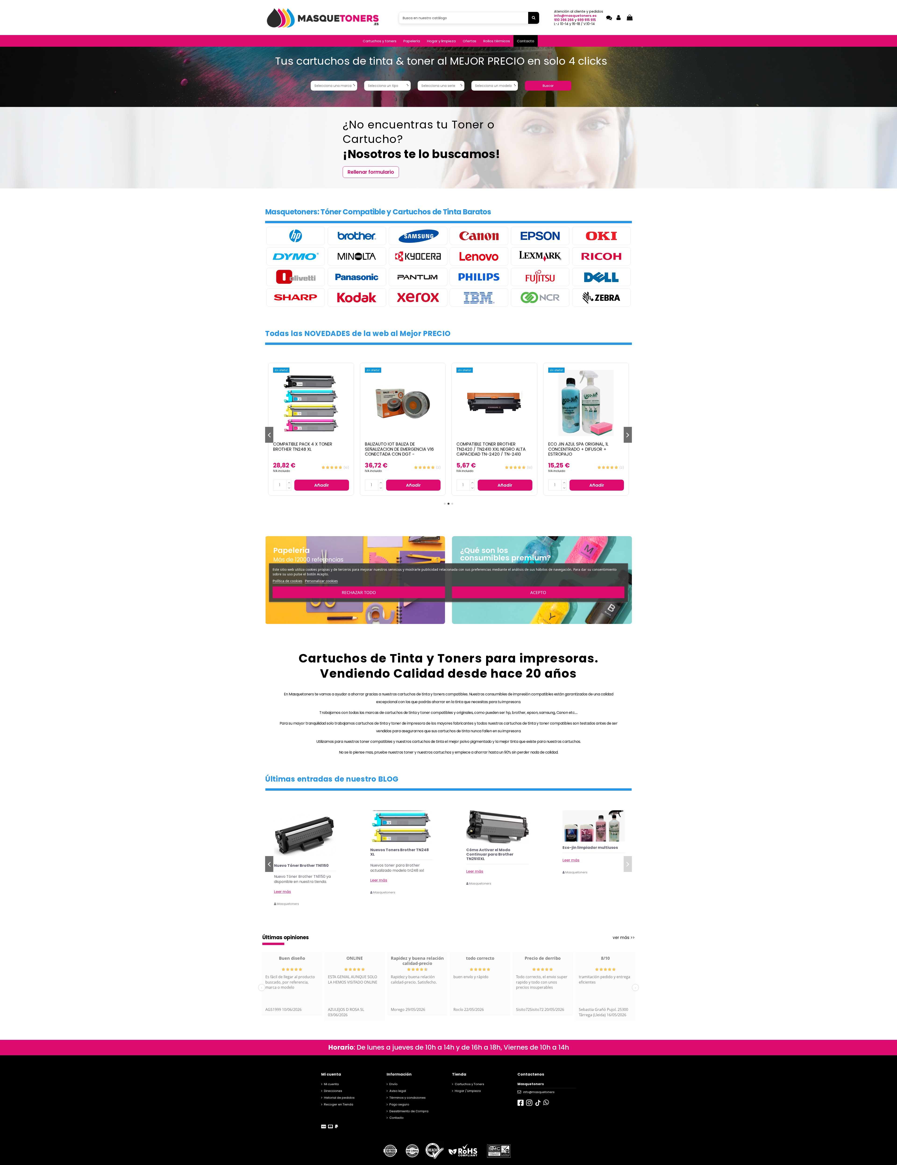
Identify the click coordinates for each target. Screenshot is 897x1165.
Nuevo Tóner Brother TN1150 (397, 865)
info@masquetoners (539, 1092)
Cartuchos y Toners (469, 1084)
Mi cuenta (331, 1084)
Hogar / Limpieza (468, 1091)
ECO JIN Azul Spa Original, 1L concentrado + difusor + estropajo (486, 449)
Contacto (396, 1117)
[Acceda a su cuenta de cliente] (618, 18)
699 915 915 (586, 20)
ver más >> (624, 937)
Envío (393, 1084)
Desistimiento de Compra (408, 1111)
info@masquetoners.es (575, 15)
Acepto (538, 592)
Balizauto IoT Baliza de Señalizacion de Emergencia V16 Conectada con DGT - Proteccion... (307, 451)
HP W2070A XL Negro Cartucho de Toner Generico (304, 868)
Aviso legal (397, 1091)
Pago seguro (399, 1104)
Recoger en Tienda (338, 1104)
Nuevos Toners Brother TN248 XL (495, 852)
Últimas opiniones (285, 937)
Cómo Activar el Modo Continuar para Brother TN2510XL (586, 854)
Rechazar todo (359, 592)
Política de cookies (287, 580)
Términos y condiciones (407, 1097)
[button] (379, 41)
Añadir (321, 485)
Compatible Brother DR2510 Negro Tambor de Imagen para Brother (586, 446)
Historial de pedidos (339, 1097)
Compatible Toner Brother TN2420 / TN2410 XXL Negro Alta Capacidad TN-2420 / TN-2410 (399, 449)
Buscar (548, 85)
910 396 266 (564, 20)
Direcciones (333, 1091)
